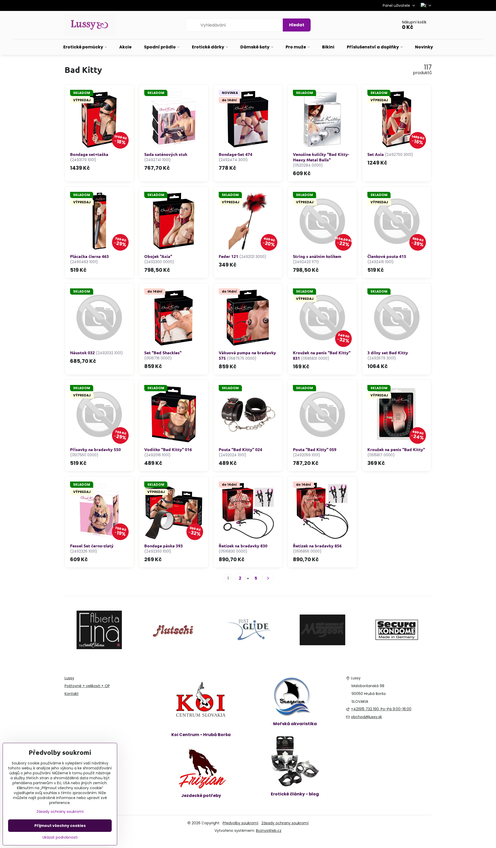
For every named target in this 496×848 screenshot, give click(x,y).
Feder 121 (228, 256)
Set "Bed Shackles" (162, 352)
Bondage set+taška (89, 154)
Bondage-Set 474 (235, 154)
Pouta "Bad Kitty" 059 (314, 449)
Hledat (296, 25)
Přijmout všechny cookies (60, 825)
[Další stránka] (267, 578)
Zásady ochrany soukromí (285, 823)
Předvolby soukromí (240, 823)
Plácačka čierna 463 (89, 256)
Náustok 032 (82, 352)
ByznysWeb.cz (268, 830)
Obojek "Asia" (158, 256)
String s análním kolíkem (317, 256)
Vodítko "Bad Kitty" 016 (168, 449)
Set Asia (375, 154)
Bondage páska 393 (163, 545)
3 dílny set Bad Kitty (387, 352)
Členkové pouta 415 (386, 256)
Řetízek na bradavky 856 (317, 545)
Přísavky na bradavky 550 (95, 449)
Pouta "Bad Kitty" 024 (240, 449)
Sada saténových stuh (165, 154)
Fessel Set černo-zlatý (92, 545)
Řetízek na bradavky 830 (243, 545)
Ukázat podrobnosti (60, 837)
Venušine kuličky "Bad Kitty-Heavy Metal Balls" (321, 156)
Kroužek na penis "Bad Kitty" (396, 449)
